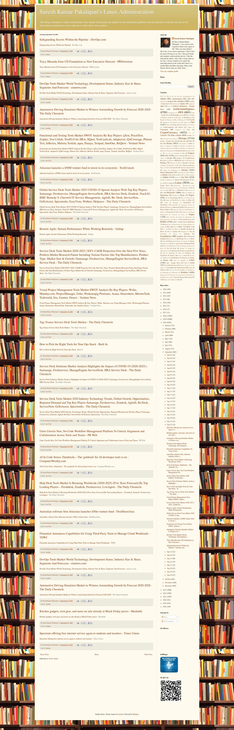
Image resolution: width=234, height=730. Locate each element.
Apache (182, 103)
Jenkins (48, 54)
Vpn (176, 270)
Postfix (162, 212)
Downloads (182, 143)
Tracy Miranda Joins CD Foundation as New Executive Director (64, 67)
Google (169, 158)
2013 (165, 299)
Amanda (162, 101)
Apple (190, 104)
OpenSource (164, 205)
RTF (168, 231)
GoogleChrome (189, 158)
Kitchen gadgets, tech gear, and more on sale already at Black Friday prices (68, 616)
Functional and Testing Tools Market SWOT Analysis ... (179, 525)
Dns (161, 143)
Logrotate (170, 188)
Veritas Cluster (184, 265)
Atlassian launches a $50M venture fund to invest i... (180, 519)
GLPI (175, 156)
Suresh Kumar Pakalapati (184, 38)
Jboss (192, 175)
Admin (163, 98)
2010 (165, 289)
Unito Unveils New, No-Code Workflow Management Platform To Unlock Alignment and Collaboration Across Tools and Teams (89, 440)
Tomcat (172, 255)
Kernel (177, 180)
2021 (165, 590)
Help (193, 163)
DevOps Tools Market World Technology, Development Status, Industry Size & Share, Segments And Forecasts (82, 93)
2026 (165, 606)
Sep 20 (169, 418)
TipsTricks (163, 255)
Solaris (192, 241)
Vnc (170, 270)
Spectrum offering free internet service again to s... (180, 428)
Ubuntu (165, 260)
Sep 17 (169, 408)
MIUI (183, 193)
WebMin (182, 270)
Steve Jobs (176, 246)
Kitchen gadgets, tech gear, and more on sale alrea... (180, 434)
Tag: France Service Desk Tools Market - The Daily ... (180, 493)
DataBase (189, 135)
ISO (179, 175)
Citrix (187, 125)
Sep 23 (169, 552)
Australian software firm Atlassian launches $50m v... (178, 455)
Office (183, 200)
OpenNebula (187, 202)
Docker (169, 143)
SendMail (163, 239)
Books (171, 117)
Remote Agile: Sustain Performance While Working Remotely (63, 234)
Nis (173, 200)
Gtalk (182, 160)
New (182, 198)
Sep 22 (169, 424)
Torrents (192, 255)
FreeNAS (176, 153)
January (168, 325)
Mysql (182, 195)
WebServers (191, 270)
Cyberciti (163, 135)
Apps (162, 106)
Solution (164, 243)
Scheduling (163, 234)
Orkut (168, 207)
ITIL (187, 175)
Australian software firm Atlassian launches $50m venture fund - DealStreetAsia (87, 511)
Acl (178, 96)
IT (183, 175)
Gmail (182, 156)
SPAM (171, 243)
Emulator (183, 148)
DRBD (190, 143)
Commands (164, 129)
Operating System (186, 205)
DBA (161, 139)
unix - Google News (173, 263)
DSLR (175, 146)
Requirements (177, 224)
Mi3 (161, 193)
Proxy (183, 214)
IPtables (165, 175)
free (170, 153)
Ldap (170, 183)
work (170, 277)
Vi (191, 265)
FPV (164, 153)
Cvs (190, 133)
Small (172, 241)
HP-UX (179, 165)
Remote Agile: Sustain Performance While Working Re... (179, 509)
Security (180, 236)
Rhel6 (170, 229)
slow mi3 (165, 241)
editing (162, 148)
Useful (192, 263)
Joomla (162, 180)
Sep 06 (169, 371)
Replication (167, 224)
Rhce (168, 227)
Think (179, 253)
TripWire (165, 258)
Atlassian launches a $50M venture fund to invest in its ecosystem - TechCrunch (87, 168)
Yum (178, 280)
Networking (174, 198)
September (169, 352)
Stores (190, 246)
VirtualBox (170, 268)
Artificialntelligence (183, 109)
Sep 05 (169, 368)
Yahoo (165, 280)
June (167, 342)
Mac (173, 190)
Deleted (168, 139)
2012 (165, 296)
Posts (165, 617)
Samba (175, 231)
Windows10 (163, 275)
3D (168, 96)
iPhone (192, 172)
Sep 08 (169, 378)
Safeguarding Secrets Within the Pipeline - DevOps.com (73, 39)
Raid (181, 219)
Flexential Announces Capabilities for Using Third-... (179, 450)
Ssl (170, 246)
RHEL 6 (188, 227)
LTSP (190, 188)
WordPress (163, 277)
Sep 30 (169, 575)
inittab (165, 170)
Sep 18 (169, 411)
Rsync (162, 231)
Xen (175, 277)
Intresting (180, 172)
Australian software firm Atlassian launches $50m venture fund (64, 517)
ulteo (175, 260)
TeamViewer (163, 251)
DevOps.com (181, 141)
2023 (165, 596)
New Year (189, 198)
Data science (176, 135)
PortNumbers (188, 209)
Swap (174, 248)
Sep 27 (169, 565)
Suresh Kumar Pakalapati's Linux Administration (97, 11)
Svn (168, 248)
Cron (188, 130)
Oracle (162, 207)
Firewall (187, 151)
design (174, 139)
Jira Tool (48, 161)
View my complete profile (169, 71)
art (169, 106)
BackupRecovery (178, 115)
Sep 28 (169, 568)
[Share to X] (86, 51)
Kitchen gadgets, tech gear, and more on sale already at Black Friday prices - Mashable (91, 611)
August (167, 348)
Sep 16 (169, 404)
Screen (175, 234)
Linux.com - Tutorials (181, 185)
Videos (162, 268)
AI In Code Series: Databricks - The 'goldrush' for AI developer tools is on (68, 466)
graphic (164, 160)
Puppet (191, 214)
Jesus (176, 177)
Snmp (178, 241)
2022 (165, 593)
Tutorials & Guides (188, 258)
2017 (161, 96)
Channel (175, 122)
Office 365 (191, 200)
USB (185, 263)
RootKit (183, 229)
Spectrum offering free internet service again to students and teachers (66, 638)
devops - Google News (167, 141)
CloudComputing (168, 127)
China (167, 125)
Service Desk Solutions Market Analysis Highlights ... (180, 482)
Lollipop (184, 188)
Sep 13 (169, 394)
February (168, 329)
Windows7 (173, 275)
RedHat (163, 221)
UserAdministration (171, 265)
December (168, 586)
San (191, 231)
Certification (166, 122)
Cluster (180, 127)
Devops (183, 138)
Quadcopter (188, 217)
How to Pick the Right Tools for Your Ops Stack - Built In (74, 344)
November (169, 582)
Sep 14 (169, 398)
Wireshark (189, 275)
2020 (165, 322)
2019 (165, 319)
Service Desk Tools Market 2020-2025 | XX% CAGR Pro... (180, 503)
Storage (184, 246)
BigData (164, 117)
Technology (173, 251)
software (185, 241)
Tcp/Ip (190, 248)
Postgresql (170, 212)
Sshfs (164, 246)
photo (175, 209)
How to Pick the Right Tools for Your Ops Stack (58, 349)
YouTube (172, 280)
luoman (120, 714)
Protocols (174, 214)
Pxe (174, 217)
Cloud (192, 125)
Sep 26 (169, 562)
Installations (174, 170)
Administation (177, 99)
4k (173, 96)
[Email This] (82, 51)
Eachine (183, 146)
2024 (165, 600)
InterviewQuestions (167, 172)
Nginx (167, 200)
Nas (166, 198)
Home (97, 654)
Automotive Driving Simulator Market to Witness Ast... (180, 439)
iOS (187, 172)
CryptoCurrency (169, 132)
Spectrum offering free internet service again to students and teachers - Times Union (89, 633)
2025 (165, 603)
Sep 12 (169, 391)
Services (171, 239)
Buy (176, 120)
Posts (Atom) (53, 658)
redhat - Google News (180, 222)
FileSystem (179, 151)
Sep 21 (169, 421)
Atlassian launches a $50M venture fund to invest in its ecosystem (65, 173)
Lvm (167, 190)
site (187, 239)
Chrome (174, 125)
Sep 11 (169, 388)
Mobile (190, 193)
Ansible (48, 102)
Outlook (175, 207)
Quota (175, 219)
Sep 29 (169, 571)
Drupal (169, 146)
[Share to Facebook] (89, 51)
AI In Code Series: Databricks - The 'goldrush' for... (179, 466)
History (164, 165)
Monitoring (164, 195)
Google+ (179, 158)
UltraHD (182, 260)
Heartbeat (186, 163)
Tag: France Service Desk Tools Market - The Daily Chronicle (76, 322)
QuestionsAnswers (165, 219)
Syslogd (182, 248)
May (167, 339)
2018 (165, 316)
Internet (48, 648)
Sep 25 (169, 558)
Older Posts (148, 654)
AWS (180, 112)
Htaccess (186, 165)
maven (190, 190)
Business (169, 120)
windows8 (181, 275)
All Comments (168, 621)
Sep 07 (169, 375)
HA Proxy (189, 160)
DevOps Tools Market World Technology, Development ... (177, 444)
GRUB (176, 160)
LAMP (164, 183)
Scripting (187, 234)
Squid (188, 243)
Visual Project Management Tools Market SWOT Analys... (178, 498)
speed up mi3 (180, 243)
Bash (187, 115)
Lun (161, 190)
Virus (190, 268)
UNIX (191, 260)
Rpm (190, 229)
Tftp (164, 253)
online (166, 202)
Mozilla (175, 195)
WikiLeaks (175, 272)
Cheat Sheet (183, 122)
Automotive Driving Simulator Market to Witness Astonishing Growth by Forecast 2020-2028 (75, 119)
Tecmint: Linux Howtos (187, 251)
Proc (177, 212)
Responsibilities (188, 224)
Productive (185, 212)
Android (170, 101)
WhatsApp (166, 272)
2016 (165, 309)
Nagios (191, 195)
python (180, 217)
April (167, 335)
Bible (192, 115)
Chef (192, 122)
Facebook (170, 151)
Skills (192, 239)
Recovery (188, 219)
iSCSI (173, 175)
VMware (163, 270)
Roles (176, 229)
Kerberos (169, 180)
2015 (165, 306)
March (167, 332)
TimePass (188, 253)
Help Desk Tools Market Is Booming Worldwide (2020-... (179, 460)
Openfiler (175, 202)
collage (190, 127)
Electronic (169, 148)
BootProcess (187, 117)
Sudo (161, 248)
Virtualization (180, 268)
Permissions (189, 207)
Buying (181, 120)
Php (181, 209)
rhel (175, 227)
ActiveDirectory (187, 96)
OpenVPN (175, 205)
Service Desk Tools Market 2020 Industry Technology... (178, 477)
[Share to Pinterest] (91, 51)
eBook (190, 146)
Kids (193, 180)
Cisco (181, 125)
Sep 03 (169, 361)
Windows (184, 272)
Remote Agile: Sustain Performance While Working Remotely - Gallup (81, 229)
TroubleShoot (175, 258)
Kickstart (186, 180)
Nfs (161, 200)
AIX (188, 99)
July (166, 345)
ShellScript (180, 239)
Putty (167, 217)
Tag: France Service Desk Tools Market (55, 327)
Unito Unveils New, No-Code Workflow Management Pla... (180, 471)
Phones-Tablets (165, 210)
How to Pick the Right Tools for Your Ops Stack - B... (180, 487)
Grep (170, 160)
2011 (165, 292)
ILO (167, 168)
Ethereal (162, 151)
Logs (177, 188)
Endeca (190, 148)
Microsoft (171, 192)
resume (162, 227)
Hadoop (172, 163)
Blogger (135, 714)
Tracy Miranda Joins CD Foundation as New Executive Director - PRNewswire (86, 61)
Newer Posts (44, 654)
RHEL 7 (162, 229)
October (168, 579)
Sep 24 (169, 555)
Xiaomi (181, 277)
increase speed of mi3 (187, 168)
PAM (181, 207)
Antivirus (174, 104)
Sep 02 (169, 358)
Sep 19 (169, 414)
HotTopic (171, 165)
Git (166, 155)
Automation (171, 113)
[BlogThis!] (84, 51)
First (193, 151)
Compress (178, 130)
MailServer (181, 190)
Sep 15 (169, 401)
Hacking (163, 163)
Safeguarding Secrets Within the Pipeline (55, 45)
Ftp (183, 153)
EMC (176, 148)
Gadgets (48, 626)
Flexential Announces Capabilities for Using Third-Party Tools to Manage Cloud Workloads (75, 543)
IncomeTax (174, 168)
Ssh (193, 243)
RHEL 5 (181, 227)
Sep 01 (169, 355)
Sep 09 (169, 381)
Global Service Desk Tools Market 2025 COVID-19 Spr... (180, 514)
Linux (178, 182)
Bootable (178, 117)
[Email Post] (77, 51)
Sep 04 (169, 365)
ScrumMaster (165, 236)
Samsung (183, 231)
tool (179, 255)
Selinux (189, 236)
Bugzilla (162, 120)
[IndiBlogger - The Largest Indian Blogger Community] (169, 672)
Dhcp (190, 141)
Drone (162, 146)
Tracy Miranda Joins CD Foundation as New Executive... (180, 541)
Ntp (178, 200)
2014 (165, 302)
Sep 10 (169, 384)
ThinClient (172, 253)
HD (179, 163)
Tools (185, 255)
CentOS (192, 120)
